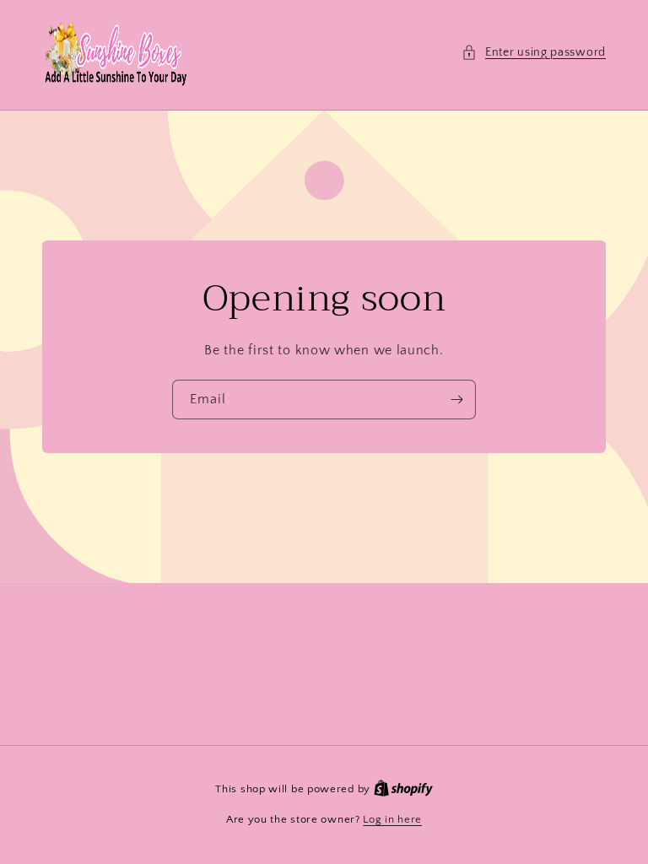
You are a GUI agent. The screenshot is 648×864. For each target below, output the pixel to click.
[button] (534, 52)
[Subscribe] (456, 399)
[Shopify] (403, 789)
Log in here (392, 819)
